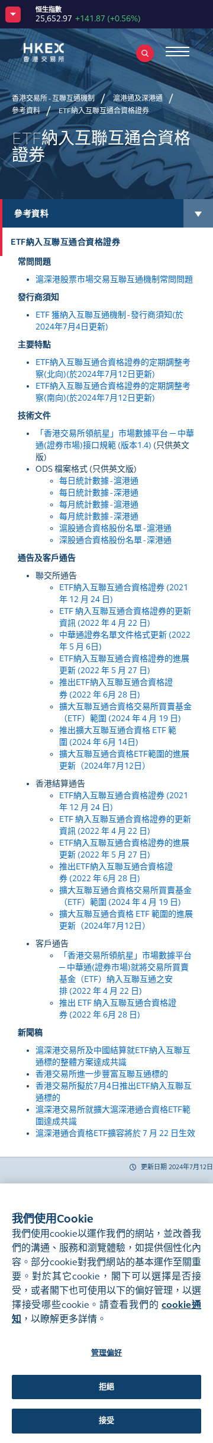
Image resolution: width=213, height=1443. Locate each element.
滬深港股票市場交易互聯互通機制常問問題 (114, 279)
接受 (106, 1420)
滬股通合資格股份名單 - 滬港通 (115, 528)
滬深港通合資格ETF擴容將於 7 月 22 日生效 (115, 1133)
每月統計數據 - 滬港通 (98, 505)
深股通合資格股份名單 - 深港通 (115, 540)
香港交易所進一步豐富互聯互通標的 (102, 1074)
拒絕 (106, 1386)
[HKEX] (62, 52)
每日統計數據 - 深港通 (98, 493)
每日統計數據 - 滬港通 (98, 481)
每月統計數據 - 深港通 (98, 516)
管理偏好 (106, 1353)
